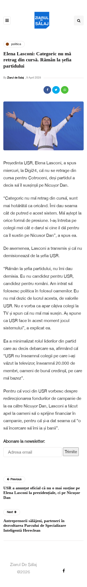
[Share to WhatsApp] (64, 90)
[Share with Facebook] (47, 90)
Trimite (71, 451)
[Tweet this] (56, 90)
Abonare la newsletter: (24, 441)
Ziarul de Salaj (15, 77)
